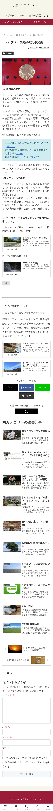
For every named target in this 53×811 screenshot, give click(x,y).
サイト (5, 747)
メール (7, 737)
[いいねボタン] (6, 283)
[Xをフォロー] (26, 411)
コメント (8, 695)
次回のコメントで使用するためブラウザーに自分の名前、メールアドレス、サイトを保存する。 (26, 762)
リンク (10, 146)
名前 (6, 727)
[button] (26, 395)
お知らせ (9, 53)
